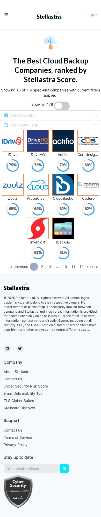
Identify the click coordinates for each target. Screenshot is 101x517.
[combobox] (50, 115)
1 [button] (34, 266)
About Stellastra (17, 371)
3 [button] (50, 266)
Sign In (92, 15)
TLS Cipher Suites (19, 400)
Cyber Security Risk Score (26, 386)
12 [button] (81, 266)
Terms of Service (18, 437)
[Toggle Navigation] (6, 14)
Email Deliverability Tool (23, 393)
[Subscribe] (64, 468)
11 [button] (73, 266)
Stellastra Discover (19, 408)
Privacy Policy (15, 444)
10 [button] (65, 266)
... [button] (57, 266)
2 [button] (42, 266)
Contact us (13, 379)
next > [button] (92, 266)
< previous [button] (19, 266)
